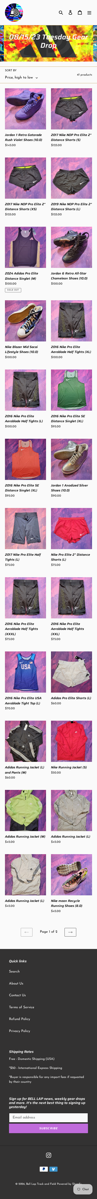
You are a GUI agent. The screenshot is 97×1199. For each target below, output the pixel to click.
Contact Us (17, 995)
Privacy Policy (19, 1031)
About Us (16, 983)
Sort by (10, 70)
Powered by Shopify (69, 1184)
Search (14, 971)
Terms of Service (21, 1007)
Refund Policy (19, 1019)
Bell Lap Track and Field (41, 1184)
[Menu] (89, 12)
